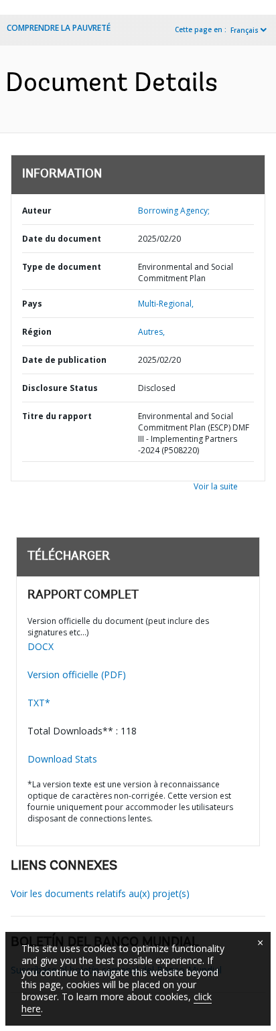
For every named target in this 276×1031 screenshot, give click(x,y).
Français (244, 30)
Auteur (37, 210)
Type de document (61, 266)
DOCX (40, 646)
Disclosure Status (60, 388)
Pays (32, 303)
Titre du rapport (57, 416)
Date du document (61, 238)
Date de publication (64, 360)
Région (37, 331)
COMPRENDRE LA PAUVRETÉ (59, 27)
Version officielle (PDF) (76, 674)
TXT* (38, 702)
